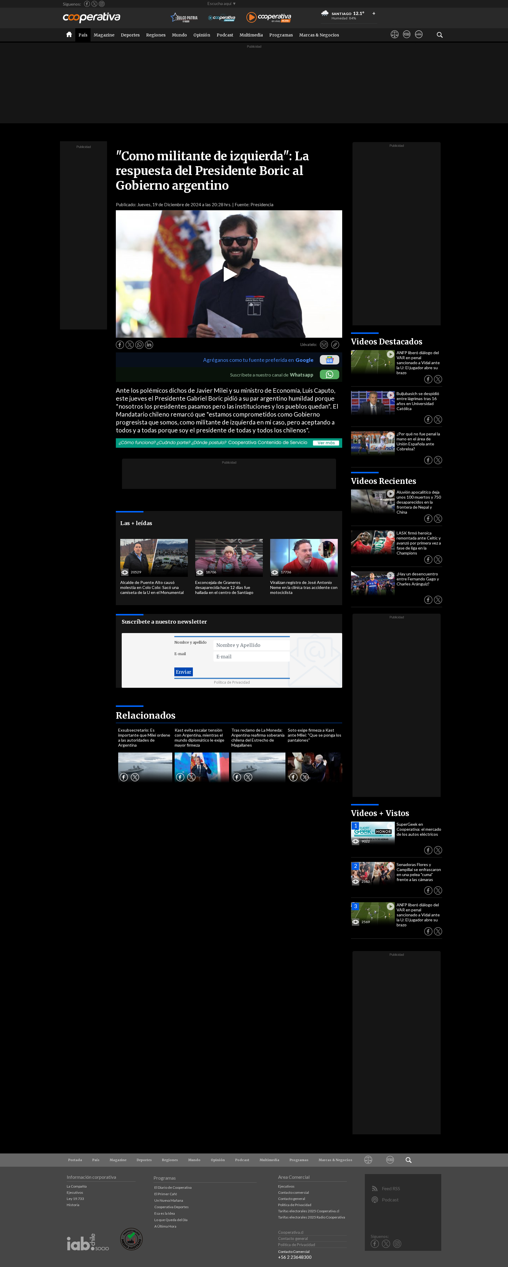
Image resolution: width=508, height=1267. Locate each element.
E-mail (180, 654)
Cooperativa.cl (290, 1232)
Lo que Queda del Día (171, 1220)
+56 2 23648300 (295, 1257)
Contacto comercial (293, 1192)
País (82, 35)
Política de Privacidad (232, 682)
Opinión (201, 35)
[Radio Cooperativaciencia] (222, 18)
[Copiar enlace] (335, 345)
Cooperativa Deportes (171, 1207)
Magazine (104, 35)
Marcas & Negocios (319, 35)
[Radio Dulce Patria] (184, 17)
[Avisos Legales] (395, 40)
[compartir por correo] (324, 345)
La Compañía (77, 1186)
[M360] (407, 40)
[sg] (419, 40)
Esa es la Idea (164, 1213)
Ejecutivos (75, 1192)
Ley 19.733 (75, 1198)
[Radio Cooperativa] (268, 18)
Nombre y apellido (190, 642)
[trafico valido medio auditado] (131, 1249)
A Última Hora (165, 1226)
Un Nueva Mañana (168, 1200)
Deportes (130, 35)
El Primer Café (165, 1194)
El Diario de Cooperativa (173, 1187)
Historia (73, 1205)
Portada (75, 1160)
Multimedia (251, 35)
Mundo (179, 35)
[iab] (87, 1256)
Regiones (156, 35)
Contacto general (291, 1198)
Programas (281, 35)
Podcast (225, 35)
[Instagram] (102, 4)
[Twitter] (94, 4)
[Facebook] (87, 4)
